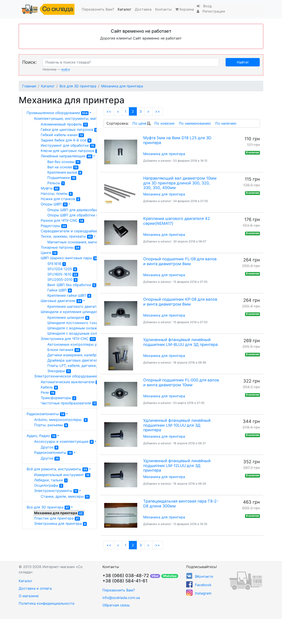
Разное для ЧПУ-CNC (62, 220)
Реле (47, 392)
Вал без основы (63, 161)
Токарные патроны (60, 247)
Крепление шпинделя (67, 317)
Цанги (48, 252)
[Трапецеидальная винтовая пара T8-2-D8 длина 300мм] (121, 515)
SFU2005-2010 (61, 279)
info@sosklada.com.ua (121, 597)
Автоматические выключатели (69, 382)
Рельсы (55, 183)
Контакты (163, 9)
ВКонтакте (204, 576)
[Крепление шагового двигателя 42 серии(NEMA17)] (121, 232)
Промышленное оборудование (57, 113)
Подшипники (61, 177)
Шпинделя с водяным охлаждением (81, 328)
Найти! (243, 62)
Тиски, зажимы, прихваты (66, 236)
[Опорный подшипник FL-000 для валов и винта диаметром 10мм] (121, 394)
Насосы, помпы (56, 193)
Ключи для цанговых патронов (69, 150)
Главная (29, 86)
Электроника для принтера (60, 523)
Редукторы (53, 225)
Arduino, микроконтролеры (60, 419)
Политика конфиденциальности (46, 603)
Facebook (203, 585)
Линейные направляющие (66, 156)
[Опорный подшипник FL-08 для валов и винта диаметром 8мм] (121, 273)
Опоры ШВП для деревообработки (79, 210)
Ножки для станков (60, 199)
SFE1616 (56, 263)
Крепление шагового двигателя (76, 306)
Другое (49, 447)
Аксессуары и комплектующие (63, 441)
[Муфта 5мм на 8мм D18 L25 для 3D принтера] (121, 152)
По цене (139, 123)
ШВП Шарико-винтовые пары (69, 258)
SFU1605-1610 (62, 274)
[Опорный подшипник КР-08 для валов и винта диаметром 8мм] (121, 313)
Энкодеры (58, 371)
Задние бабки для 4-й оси (65, 140)
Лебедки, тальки (50, 480)
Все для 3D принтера (77, 86)
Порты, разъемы (50, 425)
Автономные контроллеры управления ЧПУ (87, 344)
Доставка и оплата (35, 588)
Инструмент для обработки (67, 145)
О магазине (29, 596)
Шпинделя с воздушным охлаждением (83, 333)
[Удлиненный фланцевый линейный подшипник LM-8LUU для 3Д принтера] (121, 353)
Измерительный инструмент (61, 475)
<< (108, 111)
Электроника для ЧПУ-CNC (68, 338)
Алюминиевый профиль (64, 124)
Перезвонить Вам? (98, 9)
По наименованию (195, 123)
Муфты (49, 188)
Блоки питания (63, 349)
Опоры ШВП (54, 204)
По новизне (164, 123)
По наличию (225, 123)
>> (157, 111)
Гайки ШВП (59, 290)
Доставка (143, 9)
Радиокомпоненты (45, 414)
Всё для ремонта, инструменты (57, 469)
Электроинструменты (55, 490)
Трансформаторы (58, 398)
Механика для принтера (122, 86)
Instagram (203, 593)
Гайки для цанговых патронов (69, 129)
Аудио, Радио (41, 435)
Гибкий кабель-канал (62, 135)
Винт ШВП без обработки (71, 285)
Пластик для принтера (56, 518)
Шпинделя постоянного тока (74, 323)
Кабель (49, 387)
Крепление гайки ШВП (68, 295)
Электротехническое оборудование (68, 376)
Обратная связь (116, 605)
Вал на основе (62, 167)
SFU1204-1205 (61, 269)
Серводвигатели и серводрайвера (73, 231)
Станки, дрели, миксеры (65, 496)
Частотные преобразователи (68, 403)
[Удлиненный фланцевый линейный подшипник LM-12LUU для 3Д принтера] (121, 474)
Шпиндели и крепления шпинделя (73, 312)
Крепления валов (64, 172)
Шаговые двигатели (61, 300)
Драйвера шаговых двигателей (77, 360)
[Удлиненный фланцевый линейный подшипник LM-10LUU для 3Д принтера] (121, 434)
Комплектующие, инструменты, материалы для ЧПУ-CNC (88, 118)
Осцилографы (48, 485)
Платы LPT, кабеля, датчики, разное (82, 365)
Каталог (124, 9)
